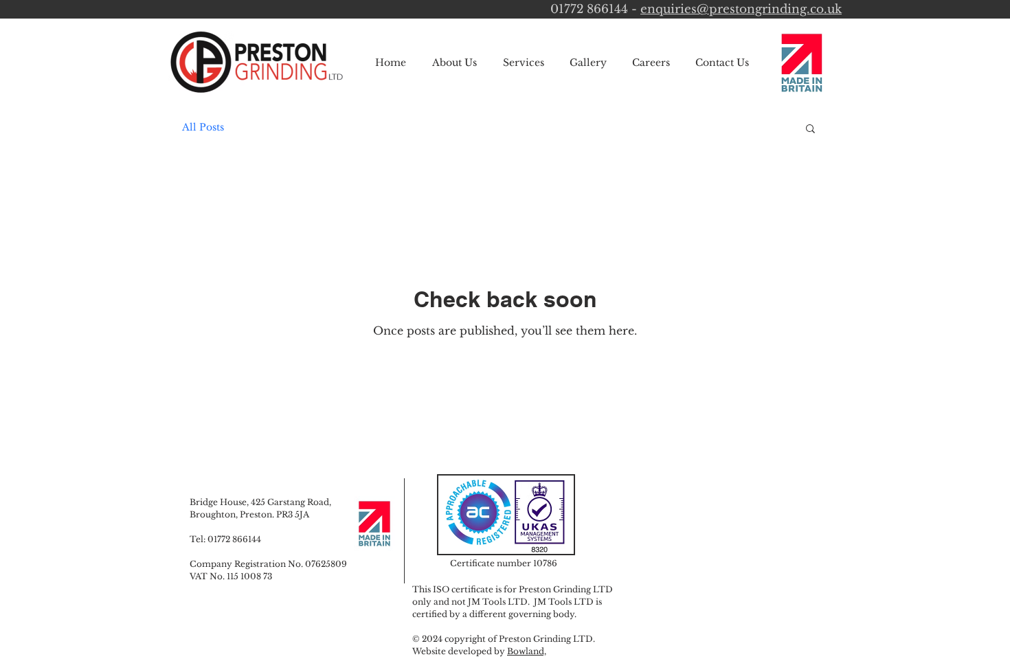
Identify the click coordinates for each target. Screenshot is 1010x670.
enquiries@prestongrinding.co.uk (741, 9)
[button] (810, 129)
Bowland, (526, 651)
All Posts (203, 127)
